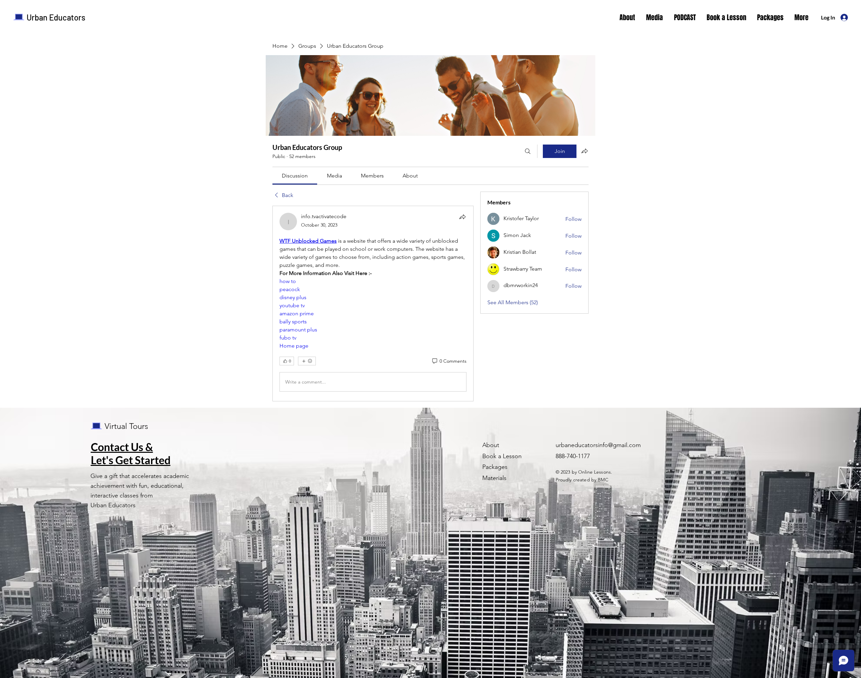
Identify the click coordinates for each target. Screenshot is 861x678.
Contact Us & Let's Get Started (131, 453)
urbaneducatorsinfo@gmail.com (598, 445)
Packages (495, 467)
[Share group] (585, 151)
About (490, 445)
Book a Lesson (502, 456)
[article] (373, 303)
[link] (295, 175)
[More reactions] (307, 361)
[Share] (462, 217)
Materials (494, 478)
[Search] (528, 151)
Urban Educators (56, 17)
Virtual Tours (126, 426)
